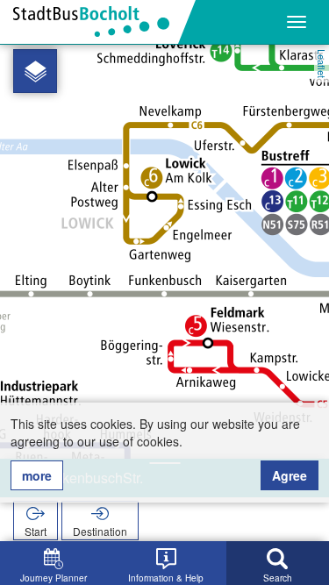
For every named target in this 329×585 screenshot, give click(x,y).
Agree (289, 475)
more (37, 475)
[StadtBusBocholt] (98, 22)
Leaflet (322, 63)
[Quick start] (35, 71)
